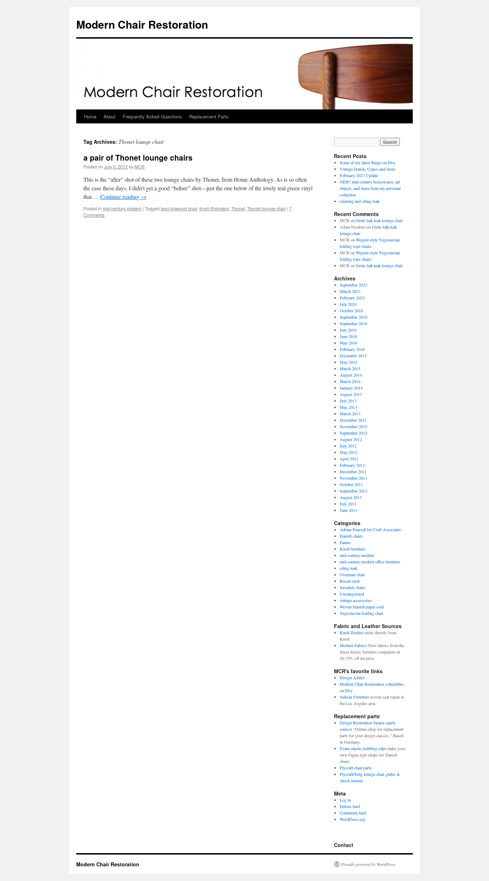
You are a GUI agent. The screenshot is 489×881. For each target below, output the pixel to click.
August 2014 (351, 375)
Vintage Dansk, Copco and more (367, 169)
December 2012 (353, 420)
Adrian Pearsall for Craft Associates (370, 529)
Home (90, 116)
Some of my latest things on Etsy (368, 162)
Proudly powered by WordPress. (369, 864)
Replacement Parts (209, 116)
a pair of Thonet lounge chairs (138, 157)
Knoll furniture (352, 549)
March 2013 (350, 413)
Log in (345, 800)
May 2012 (348, 452)
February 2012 (352, 465)
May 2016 (348, 343)
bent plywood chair (179, 208)
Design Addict (352, 677)
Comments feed (353, 813)
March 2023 (350, 291)
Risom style (350, 581)
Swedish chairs (352, 587)
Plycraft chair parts (356, 767)
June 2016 (348, 336)
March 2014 (350, 381)
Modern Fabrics (353, 645)
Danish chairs (351, 536)
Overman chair (352, 574)
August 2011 (351, 497)
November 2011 (353, 478)
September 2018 (353, 317)
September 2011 (353, 491)
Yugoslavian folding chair (361, 613)
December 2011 (353, 471)
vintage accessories (356, 600)
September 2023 (353, 285)
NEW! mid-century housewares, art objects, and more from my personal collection (370, 188)
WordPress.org (352, 819)
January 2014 (351, 388)
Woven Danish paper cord (362, 607)
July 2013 (348, 400)
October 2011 (351, 484)
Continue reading (123, 196)
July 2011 (348, 503)
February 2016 (352, 349)
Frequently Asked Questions (152, 116)
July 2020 (348, 304)
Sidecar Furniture (354, 697)
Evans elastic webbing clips (363, 748)
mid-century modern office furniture (370, 561)
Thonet (238, 208)
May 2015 (348, 362)
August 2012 (351, 439)
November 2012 (353, 426)
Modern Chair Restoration (142, 24)
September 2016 (353, 323)
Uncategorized (352, 594)
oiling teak (348, 568)
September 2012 (353, 433)
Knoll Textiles (351, 632)
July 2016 (348, 330)
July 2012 (348, 446)
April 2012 (349, 458)
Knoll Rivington (214, 208)
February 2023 (352, 297)
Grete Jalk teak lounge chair (379, 220)
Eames (345, 542)
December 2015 (353, 355)
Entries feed (350, 806)
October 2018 (351, 310)
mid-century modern (122, 208)
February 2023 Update (359, 175)
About (109, 116)
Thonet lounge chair (266, 208)
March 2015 (350, 368)
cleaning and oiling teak (359, 201)
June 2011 (348, 510)
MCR (140, 166)
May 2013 (348, 407)
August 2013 (351, 394)
